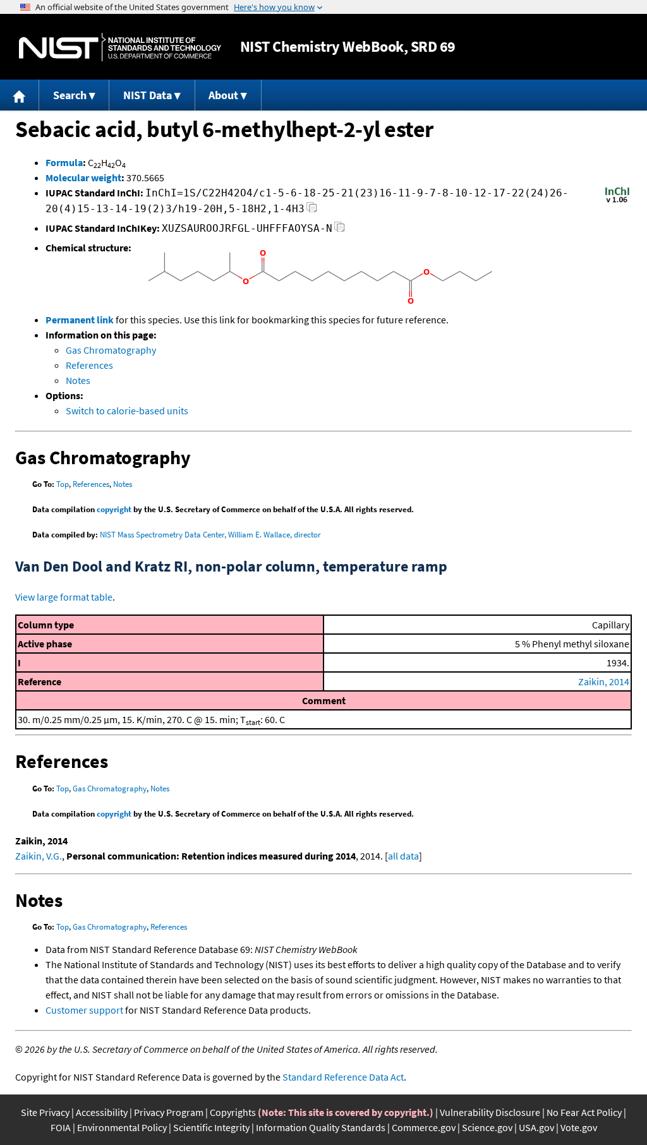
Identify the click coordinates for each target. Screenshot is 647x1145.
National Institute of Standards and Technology (120, 47)
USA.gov (536, 1127)
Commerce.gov (424, 1127)
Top (62, 484)
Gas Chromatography (111, 350)
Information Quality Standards (320, 1127)
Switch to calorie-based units (127, 410)
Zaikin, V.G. (38, 855)
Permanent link (79, 319)
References (89, 365)
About (223, 95)
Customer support (84, 1010)
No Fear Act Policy (584, 1112)
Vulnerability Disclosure (490, 1112)
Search (70, 95)
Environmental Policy (122, 1127)
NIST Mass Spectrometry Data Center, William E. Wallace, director (210, 534)
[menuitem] (19, 95)
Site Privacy (45, 1112)
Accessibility (102, 1112)
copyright (114, 509)
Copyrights (233, 1112)
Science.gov (487, 1127)
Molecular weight (83, 177)
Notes (78, 380)
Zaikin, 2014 (603, 681)
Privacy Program (168, 1112)
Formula (64, 162)
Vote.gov (578, 1127)
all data (403, 855)
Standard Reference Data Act (343, 1076)
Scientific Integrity (211, 1127)
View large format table (63, 596)
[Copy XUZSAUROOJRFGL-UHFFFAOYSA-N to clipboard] (339, 230)
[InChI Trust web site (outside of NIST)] (617, 201)
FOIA (61, 1127)
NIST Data (147, 95)
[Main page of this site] (19, 95)
